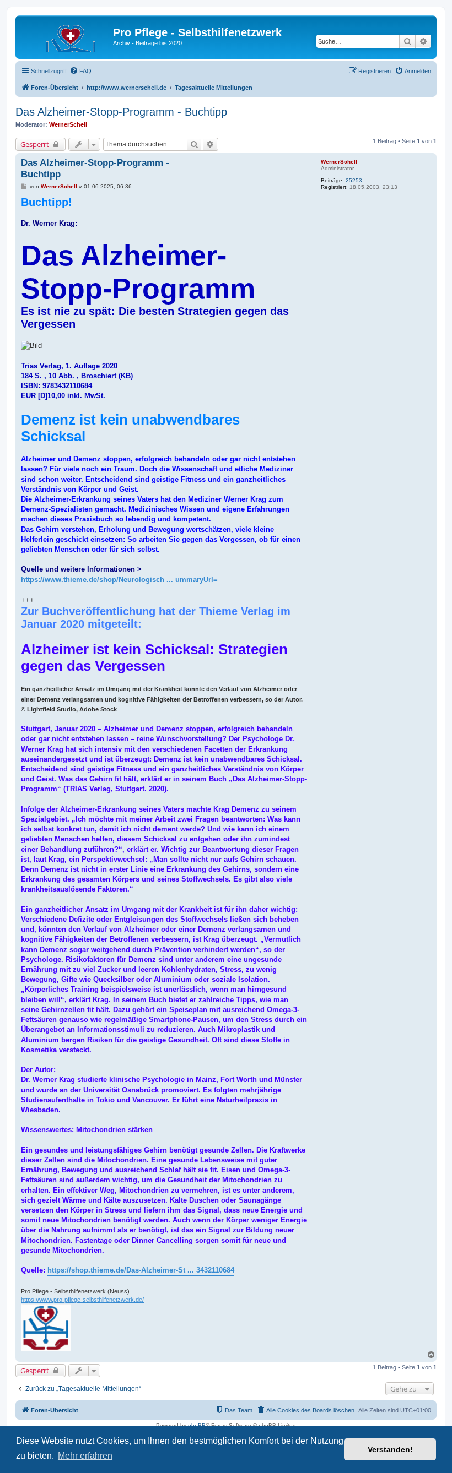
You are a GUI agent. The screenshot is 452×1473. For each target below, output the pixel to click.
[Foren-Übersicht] (65, 35)
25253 (354, 180)
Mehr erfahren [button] (85, 1455)
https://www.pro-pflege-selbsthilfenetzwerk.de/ (82, 1299)
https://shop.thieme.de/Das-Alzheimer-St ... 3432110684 (140, 1270)
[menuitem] (80, 71)
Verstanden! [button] (390, 1449)
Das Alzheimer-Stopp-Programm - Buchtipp (121, 112)
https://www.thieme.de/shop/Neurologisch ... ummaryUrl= (119, 579)
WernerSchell (68, 124)
